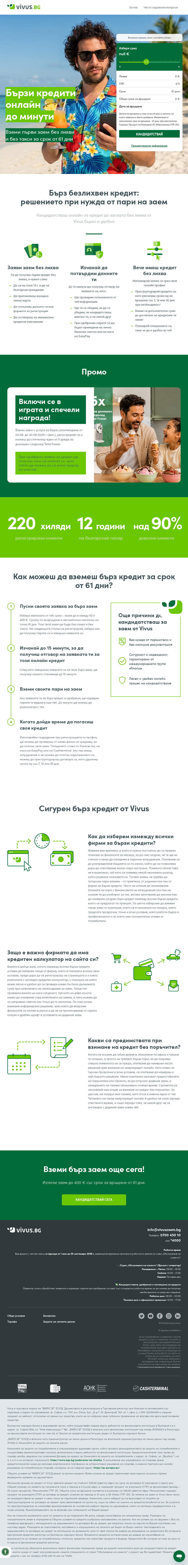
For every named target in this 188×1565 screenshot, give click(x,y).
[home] (24, 7)
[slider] (146, 62)
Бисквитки (49, 1315)
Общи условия (16, 1315)
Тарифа (12, 1321)
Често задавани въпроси (161, 7)
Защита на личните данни (59, 1321)
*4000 (175, 1240)
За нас (133, 7)
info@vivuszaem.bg (164, 1230)
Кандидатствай (149, 134)
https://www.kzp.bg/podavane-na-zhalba (76, 1460)
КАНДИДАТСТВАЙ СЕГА (94, 1200)
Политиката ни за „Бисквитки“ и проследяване (159, 1367)
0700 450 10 (170, 1235)
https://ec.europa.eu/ (107, 1467)
